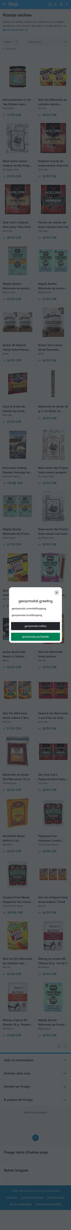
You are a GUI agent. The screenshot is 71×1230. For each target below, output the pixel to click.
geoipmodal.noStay (35, 626)
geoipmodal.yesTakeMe (35, 636)
